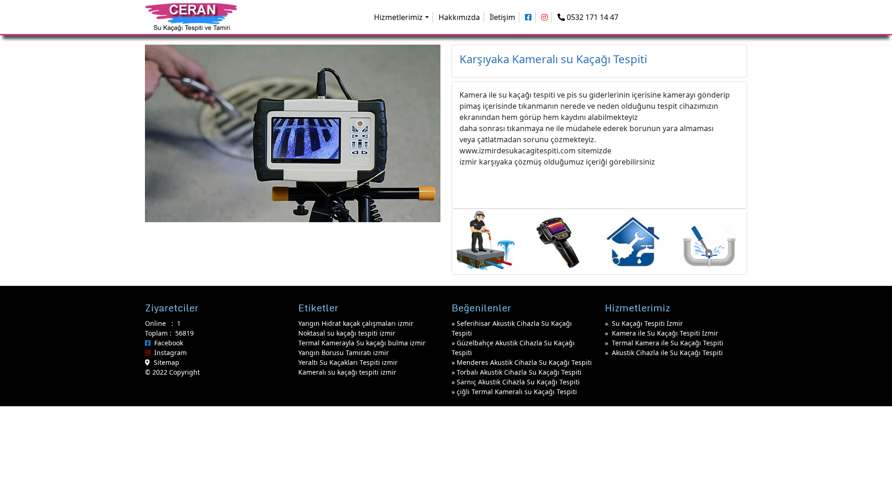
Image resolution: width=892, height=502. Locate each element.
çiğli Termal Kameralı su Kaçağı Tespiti (517, 391)
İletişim (502, 17)
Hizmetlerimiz (398, 17)
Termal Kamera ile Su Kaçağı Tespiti (667, 342)
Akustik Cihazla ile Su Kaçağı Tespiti (667, 352)
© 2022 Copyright (172, 372)
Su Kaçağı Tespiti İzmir (647, 323)
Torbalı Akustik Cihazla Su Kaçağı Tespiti (519, 372)
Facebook (167, 342)
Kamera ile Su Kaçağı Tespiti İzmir (665, 333)
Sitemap (164, 362)
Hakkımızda (459, 17)
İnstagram (169, 352)
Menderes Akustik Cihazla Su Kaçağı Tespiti (524, 362)
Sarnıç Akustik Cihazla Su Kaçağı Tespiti (518, 381)
